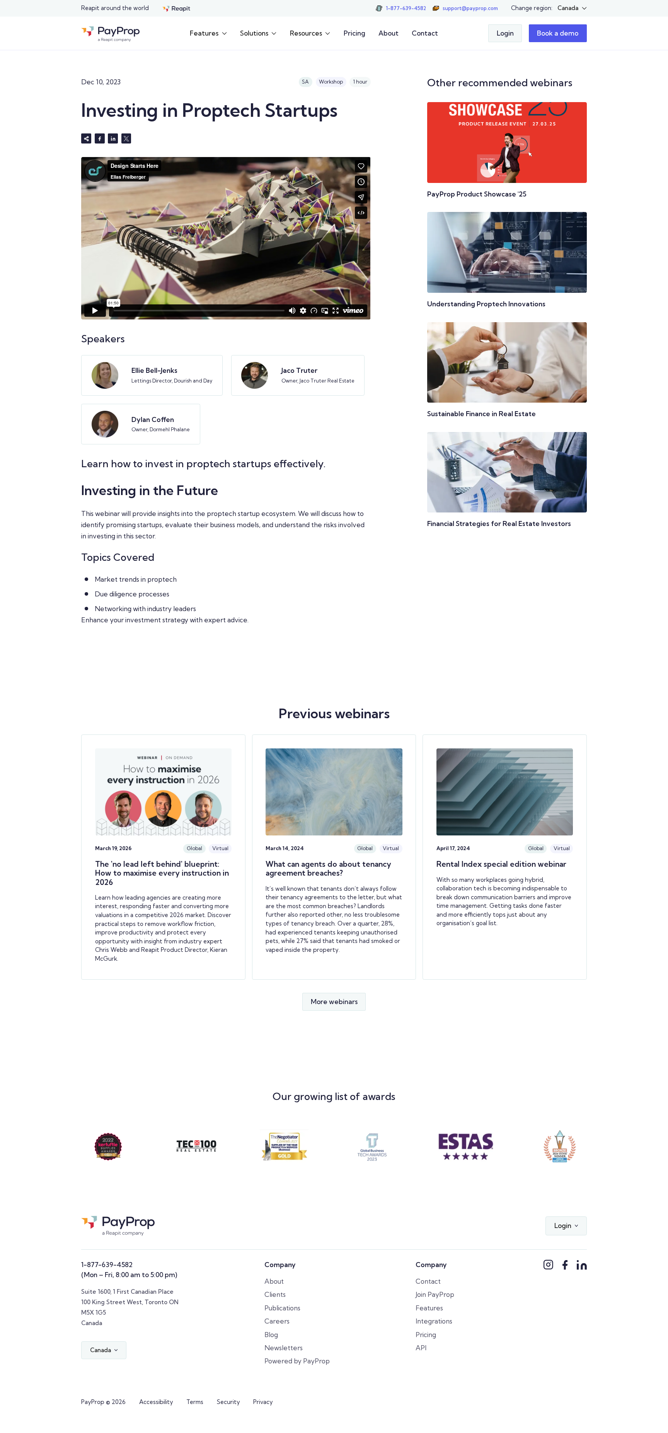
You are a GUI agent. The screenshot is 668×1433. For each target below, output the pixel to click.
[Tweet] (126, 138)
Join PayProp (435, 1294)
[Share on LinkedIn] (113, 138)
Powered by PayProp (297, 1361)
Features (429, 1308)
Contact (425, 33)
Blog (271, 1335)
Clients (275, 1294)
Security (228, 1402)
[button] (571, 8)
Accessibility (156, 1402)
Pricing (354, 33)
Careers (277, 1321)
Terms (194, 1402)
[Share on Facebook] (100, 138)
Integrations (434, 1321)
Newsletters (283, 1348)
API (421, 1348)
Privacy (263, 1402)
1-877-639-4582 (107, 1264)
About (388, 33)
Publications (282, 1308)
